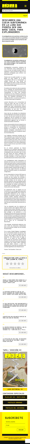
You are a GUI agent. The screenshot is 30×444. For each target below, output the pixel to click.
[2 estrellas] (11, 263)
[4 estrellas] (19, 263)
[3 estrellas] (15, 263)
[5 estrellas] (22, 263)
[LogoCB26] (9, 4)
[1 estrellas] (7, 263)
